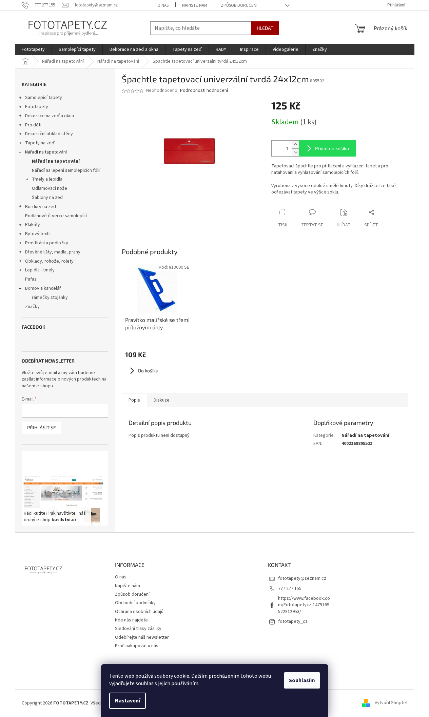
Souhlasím (302, 680)
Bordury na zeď (40, 206)
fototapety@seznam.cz (302, 578)
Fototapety (36, 106)
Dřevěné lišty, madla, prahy (52, 252)
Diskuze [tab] (162, 400)
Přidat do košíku (332, 148)
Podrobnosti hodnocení (204, 90)
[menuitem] (33, 49)
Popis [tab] (134, 400)
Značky (32, 306)
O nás (163, 5)
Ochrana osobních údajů (139, 611)
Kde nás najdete (131, 620)
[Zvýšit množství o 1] (295, 144)
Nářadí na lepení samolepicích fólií (66, 170)
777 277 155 (289, 588)
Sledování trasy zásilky (138, 628)
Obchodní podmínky (135, 602)
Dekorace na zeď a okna (49, 115)
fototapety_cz (293, 621)
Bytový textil (38, 233)
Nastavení (127, 700)
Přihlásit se (41, 427)
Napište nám (194, 5)
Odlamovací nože (49, 188)
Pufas (31, 279)
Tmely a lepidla (47, 179)
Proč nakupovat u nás (136, 645)
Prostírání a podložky (46, 243)
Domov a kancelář (43, 288)
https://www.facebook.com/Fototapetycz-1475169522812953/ (304, 605)
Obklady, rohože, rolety (49, 261)
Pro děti (33, 125)
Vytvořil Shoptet (391, 703)
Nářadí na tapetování (46, 152)
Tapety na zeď (40, 143)
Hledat (265, 28)
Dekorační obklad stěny (49, 133)
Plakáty (32, 224)
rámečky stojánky (50, 297)
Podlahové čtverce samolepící (56, 215)
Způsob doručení (239, 5)
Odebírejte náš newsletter (142, 637)
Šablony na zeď (47, 197)
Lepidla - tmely (40, 270)
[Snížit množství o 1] (295, 152)
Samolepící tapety (43, 97)
